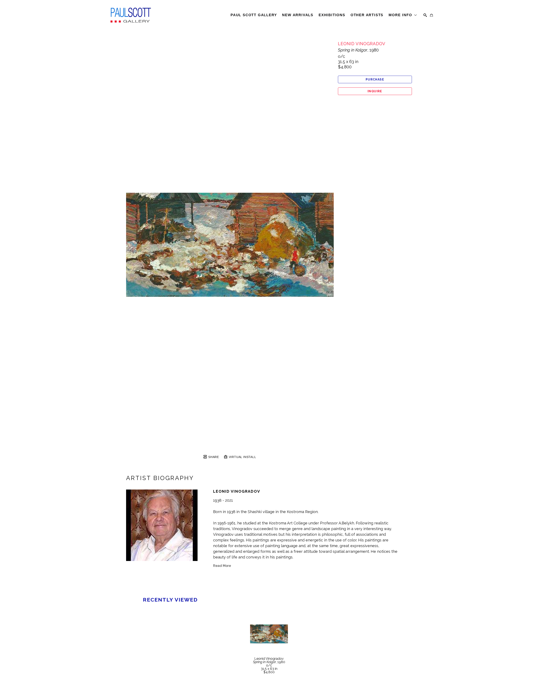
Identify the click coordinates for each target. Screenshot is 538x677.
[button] (403, 15)
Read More (222, 566)
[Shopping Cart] (431, 15)
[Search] (425, 15)
